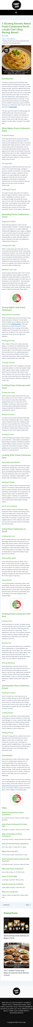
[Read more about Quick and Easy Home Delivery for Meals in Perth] (16, 925)
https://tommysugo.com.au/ (10, 785)
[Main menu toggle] (16, 12)
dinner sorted (16, 324)
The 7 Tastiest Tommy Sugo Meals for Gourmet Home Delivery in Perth (16, 973)
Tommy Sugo (13, 107)
